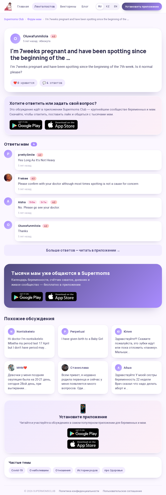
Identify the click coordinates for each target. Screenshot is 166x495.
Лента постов (44, 6)
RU (100, 6)
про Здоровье (113, 470)
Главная (23, 6)
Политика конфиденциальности (79, 491)
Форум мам (34, 19)
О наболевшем (39, 470)
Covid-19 (17, 470)
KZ (108, 6)
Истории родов (87, 470)
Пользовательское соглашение (122, 491)
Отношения (62, 470)
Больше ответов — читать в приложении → (83, 250)
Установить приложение (142, 6)
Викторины (68, 6)
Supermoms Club (14, 19)
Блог (85, 6)
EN (115, 6)
